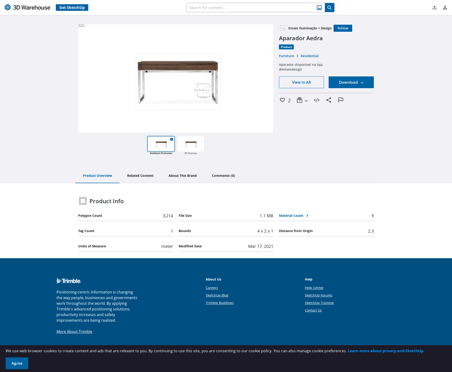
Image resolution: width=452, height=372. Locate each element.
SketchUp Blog (217, 295)
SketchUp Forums (318, 295)
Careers (212, 287)
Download (349, 82)
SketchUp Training (319, 303)
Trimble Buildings (220, 303)
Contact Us (313, 310)
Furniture (286, 56)
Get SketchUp (72, 7)
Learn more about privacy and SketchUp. (386, 350)
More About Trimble (74, 331)
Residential (310, 56)
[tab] (97, 176)
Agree (17, 363)
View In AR (301, 82)
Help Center (314, 287)
